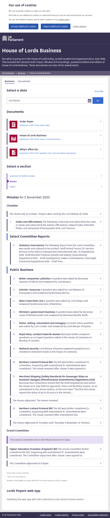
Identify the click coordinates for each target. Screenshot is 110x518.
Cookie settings (79, 26)
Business (22, 73)
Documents (24, 81)
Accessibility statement (98, 515)
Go (97, 100)
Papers (13, 187)
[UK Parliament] (13, 38)
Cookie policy (45, 515)
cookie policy (63, 20)
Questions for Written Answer (22, 176)
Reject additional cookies (55, 26)
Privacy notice (78, 515)
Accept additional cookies (23, 26)
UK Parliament (8, 73)
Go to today (99, 91)
